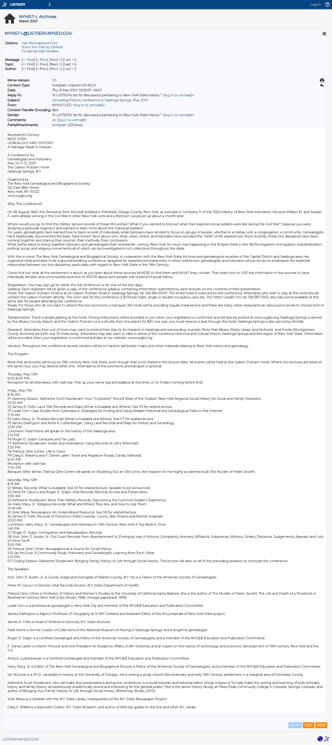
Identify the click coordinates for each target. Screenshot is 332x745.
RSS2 (321, 725)
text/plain (59, 125)
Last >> (69, 60)
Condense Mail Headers (40, 51)
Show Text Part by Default (42, 47)
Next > (55, 60)
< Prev (42, 60)
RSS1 (309, 725)
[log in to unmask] (178, 95)
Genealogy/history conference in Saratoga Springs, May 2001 (100, 100)
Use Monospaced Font (39, 43)
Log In (315, 4)
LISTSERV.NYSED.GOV (20, 739)
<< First (28, 60)
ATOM (295, 725)
